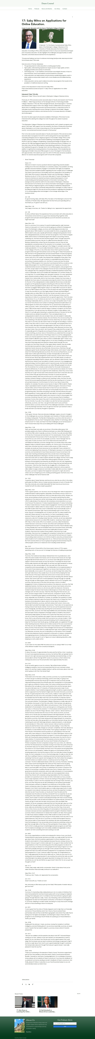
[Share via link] (32, 984)
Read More (28, 1031)
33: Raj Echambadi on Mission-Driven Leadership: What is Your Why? (47, 1011)
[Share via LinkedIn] (29, 984)
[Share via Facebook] (22, 984)
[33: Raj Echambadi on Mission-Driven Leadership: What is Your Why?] (47, 1002)
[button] (47, 159)
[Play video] (51, 36)
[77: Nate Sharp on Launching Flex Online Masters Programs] (25, 1002)
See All (78, 993)
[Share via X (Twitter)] (25, 984)
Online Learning (25, 979)
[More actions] (72, 17)
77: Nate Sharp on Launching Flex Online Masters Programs (23, 1011)
